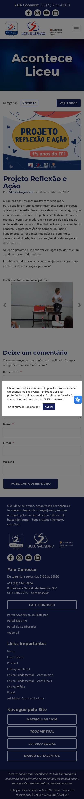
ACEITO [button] (49, 406)
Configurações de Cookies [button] (24, 407)
